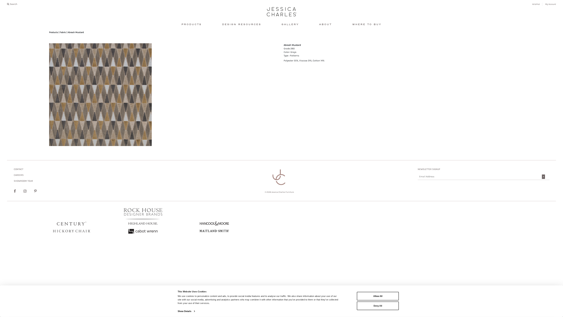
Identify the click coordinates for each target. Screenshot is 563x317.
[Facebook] (15, 191)
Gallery (290, 24)
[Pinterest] (35, 191)
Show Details (184, 311)
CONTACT (18, 169)
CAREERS (19, 175)
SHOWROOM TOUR (23, 180)
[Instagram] (25, 191)
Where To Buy (366, 24)
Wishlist (536, 4)
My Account (550, 4)
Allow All (377, 296)
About (325, 24)
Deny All (378, 305)
